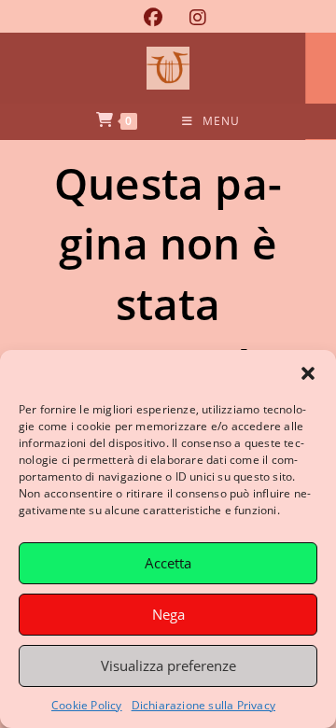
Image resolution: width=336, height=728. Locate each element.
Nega (168, 614)
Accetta (168, 562)
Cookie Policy (86, 705)
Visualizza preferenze (168, 665)
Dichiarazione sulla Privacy (203, 705)
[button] (308, 373)
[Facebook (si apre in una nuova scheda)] (152, 17)
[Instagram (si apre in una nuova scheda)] (190, 17)
